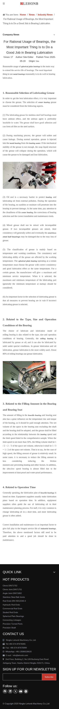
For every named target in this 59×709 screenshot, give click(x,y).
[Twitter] (15, 691)
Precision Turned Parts (13, 624)
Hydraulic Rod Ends (11, 605)
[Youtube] (21, 691)
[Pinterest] (26, 691)
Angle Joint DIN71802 (12, 593)
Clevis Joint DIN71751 (12, 589)
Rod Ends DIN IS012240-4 (14, 601)
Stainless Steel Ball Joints (14, 597)
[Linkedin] (10, 691)
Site (37, 61)
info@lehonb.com (20, 655)
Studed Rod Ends (10, 612)
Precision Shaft (9, 628)
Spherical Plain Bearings (13, 616)
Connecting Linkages (12, 620)
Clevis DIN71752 (10, 586)
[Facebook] (5, 691)
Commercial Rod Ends (13, 608)
